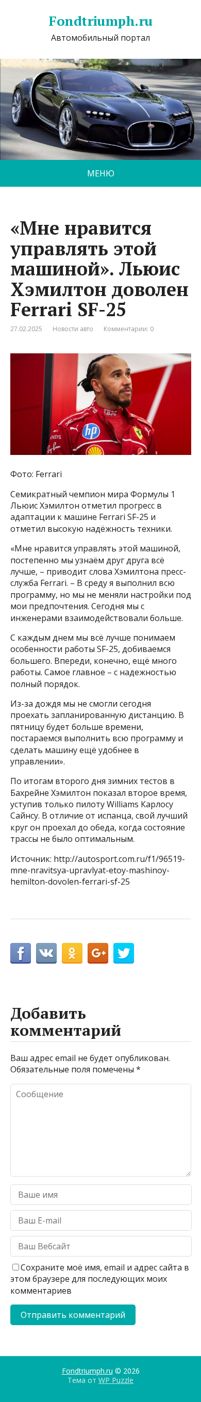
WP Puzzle (115, 1380)
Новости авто (73, 328)
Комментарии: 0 (129, 328)
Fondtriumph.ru (100, 21)
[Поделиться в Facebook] (20, 953)
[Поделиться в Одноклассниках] (72, 953)
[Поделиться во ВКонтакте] (46, 953)
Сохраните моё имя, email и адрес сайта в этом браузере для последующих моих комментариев (99, 1279)
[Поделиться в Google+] (98, 953)
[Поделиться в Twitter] (123, 953)
